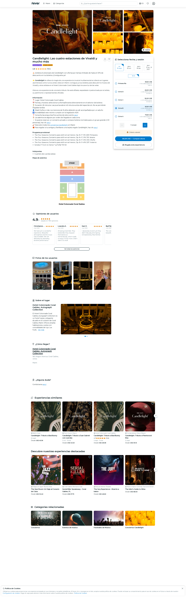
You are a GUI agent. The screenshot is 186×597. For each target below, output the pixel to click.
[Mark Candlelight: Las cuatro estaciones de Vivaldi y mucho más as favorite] (109, 59)
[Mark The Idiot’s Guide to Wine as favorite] (152, 455)
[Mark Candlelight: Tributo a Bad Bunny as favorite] (58, 402)
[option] (133, 83)
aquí (76, 115)
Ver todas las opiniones (71, 249)
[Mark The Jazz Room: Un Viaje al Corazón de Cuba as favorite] (58, 455)
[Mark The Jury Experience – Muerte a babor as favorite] (121, 455)
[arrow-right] (151, 67)
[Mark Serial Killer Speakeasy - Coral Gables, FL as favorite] (90, 455)
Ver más (41, 330)
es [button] (143, 3)
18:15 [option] (133, 76)
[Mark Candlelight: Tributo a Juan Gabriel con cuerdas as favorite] (90, 402)
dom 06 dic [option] (139, 67)
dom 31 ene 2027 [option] (148, 67)
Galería (147, 50)
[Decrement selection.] (122, 125)
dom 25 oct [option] (129, 67)
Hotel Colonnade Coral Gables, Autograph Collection (44, 351)
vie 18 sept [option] (119, 67)
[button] (133, 83)
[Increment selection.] (145, 125)
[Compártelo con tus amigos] (105, 59)
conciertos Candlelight (59, 125)
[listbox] (133, 67)
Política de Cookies (80, 593)
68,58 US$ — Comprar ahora (133, 139)
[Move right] (156, 414)
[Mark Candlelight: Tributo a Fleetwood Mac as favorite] (152, 402)
